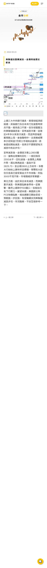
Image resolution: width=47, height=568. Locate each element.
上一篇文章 (9, 217)
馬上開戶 (34, 3)
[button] (7, 88)
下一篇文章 (38, 217)
